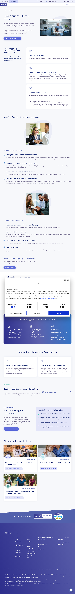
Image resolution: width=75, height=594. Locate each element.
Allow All (59, 313)
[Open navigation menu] (72, 4)
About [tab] (59, 284)
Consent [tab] (16, 284)
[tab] (5, 1)
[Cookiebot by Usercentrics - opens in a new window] (63, 280)
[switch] (29, 307)
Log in (67, 4)
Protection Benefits (8, 10)
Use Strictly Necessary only (16, 313)
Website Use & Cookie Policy (47, 298)
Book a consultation (10, 429)
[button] (3, 4)
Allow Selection (37, 313)
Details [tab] (37, 284)
